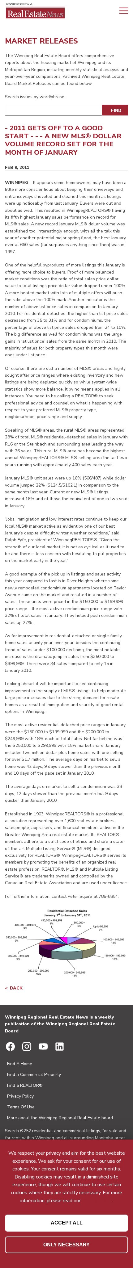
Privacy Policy (20, 1096)
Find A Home (19, 1064)
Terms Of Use (21, 1107)
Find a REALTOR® (25, 1085)
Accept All (67, 1222)
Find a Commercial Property (34, 1075)
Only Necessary (66, 1244)
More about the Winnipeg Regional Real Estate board (60, 1118)
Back (16, 988)
